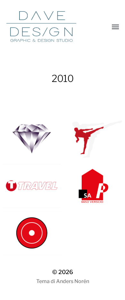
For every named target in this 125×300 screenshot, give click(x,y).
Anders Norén (72, 281)
